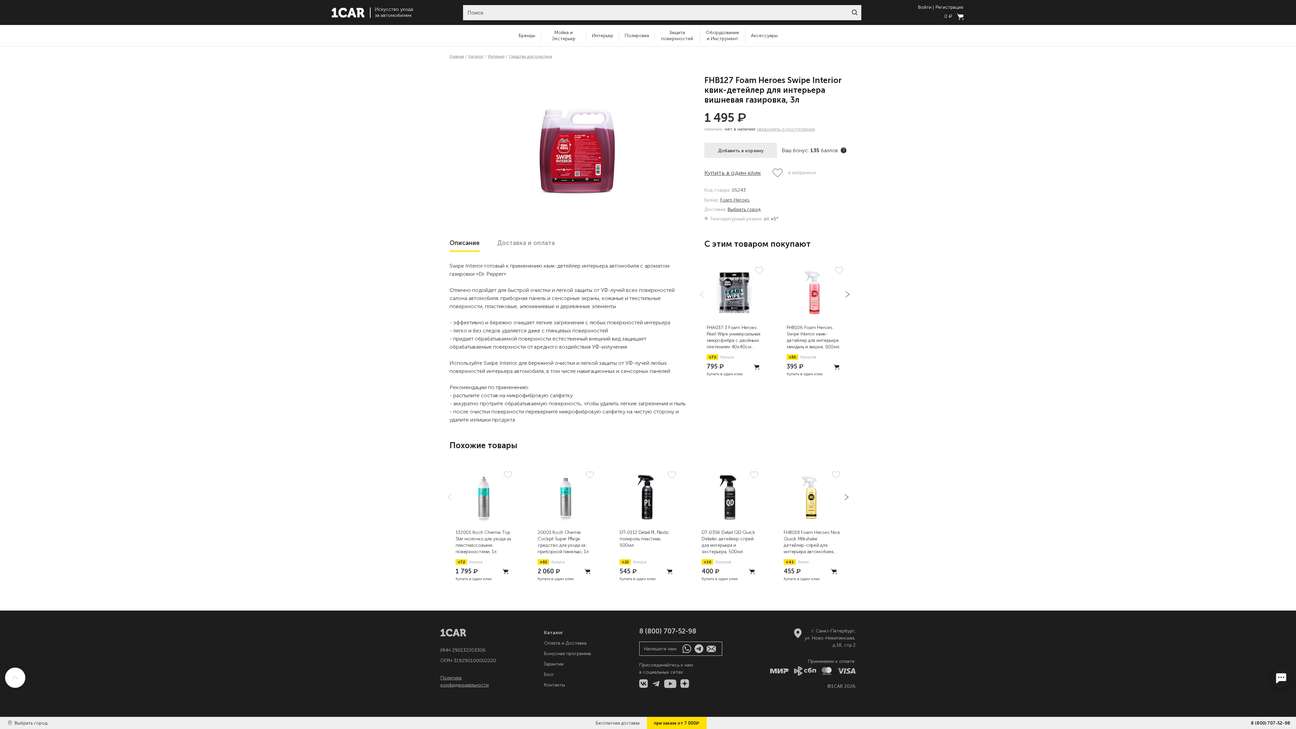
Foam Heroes (735, 200)
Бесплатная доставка (618, 723)
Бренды (527, 35)
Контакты (554, 685)
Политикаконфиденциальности (464, 681)
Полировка (637, 35)
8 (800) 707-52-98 (1270, 723)
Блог (549, 674)
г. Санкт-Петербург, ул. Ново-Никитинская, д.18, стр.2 (830, 638)
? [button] (844, 150)
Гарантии (554, 664)
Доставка (526, 243)
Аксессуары (764, 35)
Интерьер (602, 35)
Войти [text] (925, 7)
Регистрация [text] (949, 7)
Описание (465, 243)
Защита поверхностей (677, 36)
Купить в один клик (732, 173)
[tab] (465, 243)
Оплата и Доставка (565, 643)
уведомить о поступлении (786, 129)
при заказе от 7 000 (676, 723)
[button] (854, 12)
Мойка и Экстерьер (563, 36)
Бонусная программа (567, 653)
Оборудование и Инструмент (722, 36)
